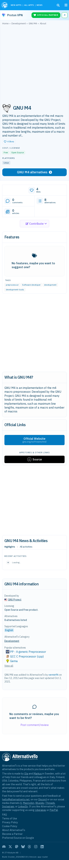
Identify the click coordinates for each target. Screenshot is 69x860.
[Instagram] (36, 846)
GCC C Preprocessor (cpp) (27, 656)
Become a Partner (12, 834)
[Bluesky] (23, 846)
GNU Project (14, 599)
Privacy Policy (10, 822)
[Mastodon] (16, 846)
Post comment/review (35, 725)
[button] (9, 141)
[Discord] (4, 846)
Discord (42, 799)
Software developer (31, 284)
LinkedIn (23, 806)
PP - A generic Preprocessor (28, 651)
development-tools (15, 289)
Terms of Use (9, 818)
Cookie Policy (9, 826)
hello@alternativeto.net (16, 799)
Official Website (34, 440)
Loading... (16, 562)
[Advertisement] (34, 63)
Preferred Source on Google (18, 837)
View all (8, 665)
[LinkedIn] (42, 846)
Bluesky (39, 803)
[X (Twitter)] (10, 846)
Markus (37, 773)
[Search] (58, 5)
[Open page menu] (66, 5)
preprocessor (12, 284)
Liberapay (40, 810)
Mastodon (28, 803)
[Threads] (29, 846)
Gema (14, 661)
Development (11, 641)
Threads (50, 803)
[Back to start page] (4, 5)
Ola (26, 773)
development (50, 284)
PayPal (54, 810)
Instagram (8, 806)
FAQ (4, 814)
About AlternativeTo (13, 830)
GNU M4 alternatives (32, 172)
